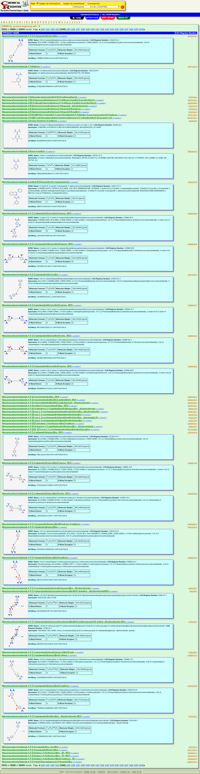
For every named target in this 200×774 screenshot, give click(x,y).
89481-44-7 (193, 426)
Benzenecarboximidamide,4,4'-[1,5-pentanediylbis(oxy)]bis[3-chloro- (35, 655)
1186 (73, 29)
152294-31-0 (192, 756)
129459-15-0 (192, 494)
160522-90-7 (192, 400)
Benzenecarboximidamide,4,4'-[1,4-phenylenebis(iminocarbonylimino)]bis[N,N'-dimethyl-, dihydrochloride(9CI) (55, 591)
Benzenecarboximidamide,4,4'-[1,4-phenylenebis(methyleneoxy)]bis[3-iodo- (38, 652)
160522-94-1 (192, 406)
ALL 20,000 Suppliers (111, 14)
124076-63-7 (192, 275)
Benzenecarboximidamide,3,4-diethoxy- (21, 66)
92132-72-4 (193, 106)
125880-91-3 (192, 558)
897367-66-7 (192, 118)
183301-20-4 (192, 100)
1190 (92, 29)
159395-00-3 (192, 424)
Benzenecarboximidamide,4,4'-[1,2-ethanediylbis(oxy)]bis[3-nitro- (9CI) (36, 493)
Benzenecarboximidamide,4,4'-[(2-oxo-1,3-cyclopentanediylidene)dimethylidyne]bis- (42, 420)
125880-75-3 (192, 655)
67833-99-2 (193, 652)
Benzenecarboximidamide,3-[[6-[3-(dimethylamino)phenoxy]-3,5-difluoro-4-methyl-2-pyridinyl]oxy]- (49, 103)
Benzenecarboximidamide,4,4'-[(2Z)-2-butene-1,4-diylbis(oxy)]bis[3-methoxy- (38, 423)
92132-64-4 (193, 109)
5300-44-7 (193, 591)
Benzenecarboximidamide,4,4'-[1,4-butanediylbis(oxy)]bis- (30, 527)
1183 (57, 29)
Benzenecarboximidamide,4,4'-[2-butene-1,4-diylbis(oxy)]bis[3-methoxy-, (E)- (38, 759)
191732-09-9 (192, 429)
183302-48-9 (192, 103)
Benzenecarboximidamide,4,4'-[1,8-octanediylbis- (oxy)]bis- (30, 747)
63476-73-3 (193, 418)
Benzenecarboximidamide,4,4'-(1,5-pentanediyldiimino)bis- (30, 274)
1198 (131, 29)
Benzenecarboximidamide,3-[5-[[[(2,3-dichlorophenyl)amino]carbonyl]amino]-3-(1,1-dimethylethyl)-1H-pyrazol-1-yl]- (57, 118)
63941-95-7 (193, 588)
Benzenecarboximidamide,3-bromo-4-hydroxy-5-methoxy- (30, 121)
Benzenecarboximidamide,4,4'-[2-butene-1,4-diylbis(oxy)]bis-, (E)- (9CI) (36, 753)
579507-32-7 (192, 412)
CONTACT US (125, 772)
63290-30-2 (193, 97)
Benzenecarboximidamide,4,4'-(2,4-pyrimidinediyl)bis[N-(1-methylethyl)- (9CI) (39, 400)
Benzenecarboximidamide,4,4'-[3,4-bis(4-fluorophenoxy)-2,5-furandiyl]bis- (37, 762)
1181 (47, 29)
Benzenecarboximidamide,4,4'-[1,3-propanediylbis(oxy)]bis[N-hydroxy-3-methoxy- (41, 524)
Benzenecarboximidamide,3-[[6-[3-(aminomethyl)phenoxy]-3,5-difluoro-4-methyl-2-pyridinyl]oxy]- (48, 100)
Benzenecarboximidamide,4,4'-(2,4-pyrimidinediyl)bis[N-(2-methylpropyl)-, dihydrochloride (45, 403)
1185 (68, 29)
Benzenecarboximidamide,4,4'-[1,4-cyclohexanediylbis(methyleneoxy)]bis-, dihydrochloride (46, 588)
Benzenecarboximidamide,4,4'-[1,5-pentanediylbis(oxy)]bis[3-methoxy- (36, 686)
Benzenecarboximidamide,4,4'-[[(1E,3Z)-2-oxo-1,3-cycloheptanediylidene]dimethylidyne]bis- (46, 429)
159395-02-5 (192, 759)
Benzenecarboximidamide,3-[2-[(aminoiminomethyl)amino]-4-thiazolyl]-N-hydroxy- (41, 109)
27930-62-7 (193, 622)
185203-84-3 (192, 403)
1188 (83, 29)
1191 (97, 29)
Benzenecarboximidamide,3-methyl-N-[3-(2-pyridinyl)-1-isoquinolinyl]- (35, 182)
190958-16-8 (192, 524)
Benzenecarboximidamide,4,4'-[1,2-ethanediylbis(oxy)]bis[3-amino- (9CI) (36, 463)
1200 (141, 29)
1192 (102, 29)
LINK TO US (136, 772)
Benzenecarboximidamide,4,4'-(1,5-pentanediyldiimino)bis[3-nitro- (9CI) (36, 336)
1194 (112, 29)
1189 (87, 29)
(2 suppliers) (76, 213)
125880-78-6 (192, 463)
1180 (43, 29)
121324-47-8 (192, 432)
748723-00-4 (192, 67)
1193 (107, 29)
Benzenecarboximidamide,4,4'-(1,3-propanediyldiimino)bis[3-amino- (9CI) (37, 244)
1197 (126, 29)
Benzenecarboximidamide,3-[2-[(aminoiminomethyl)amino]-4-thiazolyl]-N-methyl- (41, 112)
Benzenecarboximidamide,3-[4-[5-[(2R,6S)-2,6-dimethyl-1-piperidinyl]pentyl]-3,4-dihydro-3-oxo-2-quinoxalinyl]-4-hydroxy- (60, 115)
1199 (136, 29)
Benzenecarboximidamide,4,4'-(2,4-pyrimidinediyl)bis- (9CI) (30, 397)
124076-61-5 (192, 527)
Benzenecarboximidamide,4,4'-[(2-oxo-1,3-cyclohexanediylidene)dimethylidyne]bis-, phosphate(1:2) (50, 417)
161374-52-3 (192, 750)
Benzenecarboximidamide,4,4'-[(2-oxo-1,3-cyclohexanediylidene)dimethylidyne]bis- (42, 414)
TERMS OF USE (90, 772)
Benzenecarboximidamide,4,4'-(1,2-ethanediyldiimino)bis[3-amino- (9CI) (36, 213)
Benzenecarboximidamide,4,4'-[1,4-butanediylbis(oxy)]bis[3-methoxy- (35, 557)
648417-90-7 (192, 762)
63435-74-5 (193, 421)
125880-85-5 (192, 244)
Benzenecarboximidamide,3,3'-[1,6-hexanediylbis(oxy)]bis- (30, 36)
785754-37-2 (192, 151)
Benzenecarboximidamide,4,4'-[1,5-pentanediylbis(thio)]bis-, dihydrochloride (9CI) (41, 716)
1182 (52, 29)
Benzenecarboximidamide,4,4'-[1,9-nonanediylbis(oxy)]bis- (30, 750)
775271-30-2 (192, 115)
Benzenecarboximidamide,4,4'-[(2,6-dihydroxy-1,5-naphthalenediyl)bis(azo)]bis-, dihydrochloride (48, 409)
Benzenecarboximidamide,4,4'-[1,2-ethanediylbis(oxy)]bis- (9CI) (32, 432)
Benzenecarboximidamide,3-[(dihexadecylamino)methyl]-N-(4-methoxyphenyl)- (40, 97)
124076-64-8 (192, 686)
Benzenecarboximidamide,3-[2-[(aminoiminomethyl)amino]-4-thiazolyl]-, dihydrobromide (45, 106)
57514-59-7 (193, 716)
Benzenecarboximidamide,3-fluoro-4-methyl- (23, 151)
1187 (78, 29)
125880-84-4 (192, 336)
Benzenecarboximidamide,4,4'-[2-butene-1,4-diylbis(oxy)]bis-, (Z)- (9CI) (36, 756)
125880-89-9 (192, 213)
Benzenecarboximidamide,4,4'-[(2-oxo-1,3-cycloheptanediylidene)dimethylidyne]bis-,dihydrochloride (50, 411)
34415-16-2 (193, 747)
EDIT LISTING (112, 772)
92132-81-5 (193, 112)
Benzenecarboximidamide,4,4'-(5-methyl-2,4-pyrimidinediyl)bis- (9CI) (35, 406)
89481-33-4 (193, 409)
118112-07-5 (192, 182)
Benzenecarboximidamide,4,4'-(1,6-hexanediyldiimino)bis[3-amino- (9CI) (37, 366)
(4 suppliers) (45, 67)
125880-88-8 (192, 366)
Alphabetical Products (90, 14)
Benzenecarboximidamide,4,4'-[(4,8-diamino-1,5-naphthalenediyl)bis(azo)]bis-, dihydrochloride (47, 426)
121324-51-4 (192, 36)
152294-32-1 (192, 753)
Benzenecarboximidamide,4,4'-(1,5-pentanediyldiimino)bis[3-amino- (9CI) (37, 305)
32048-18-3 (193, 121)
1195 (117, 29)
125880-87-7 (192, 305)
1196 (121, 29)
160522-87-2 (192, 397)
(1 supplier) (62, 36)
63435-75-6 (193, 415)
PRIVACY (101, 772)
